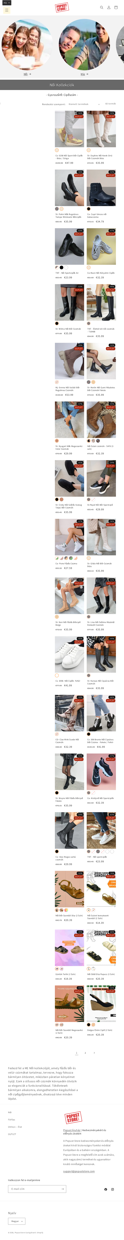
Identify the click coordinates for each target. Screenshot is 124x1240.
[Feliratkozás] (62, 1189)
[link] (76, 1052)
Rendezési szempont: (54, 104)
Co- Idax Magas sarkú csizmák (66, 858)
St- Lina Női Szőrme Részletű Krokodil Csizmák (100, 623)
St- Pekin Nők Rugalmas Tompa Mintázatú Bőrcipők (68, 215)
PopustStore (20, 1232)
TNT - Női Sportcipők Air (67, 273)
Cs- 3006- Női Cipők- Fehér (68, 681)
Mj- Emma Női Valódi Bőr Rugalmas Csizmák (68, 389)
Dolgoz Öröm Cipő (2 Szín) (99, 1030)
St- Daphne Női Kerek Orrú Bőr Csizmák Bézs (99, 157)
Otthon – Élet (15, 1126)
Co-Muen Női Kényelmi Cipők (101, 273)
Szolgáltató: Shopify (34, 1232)
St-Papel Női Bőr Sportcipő (100, 505)
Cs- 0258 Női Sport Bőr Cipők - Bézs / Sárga (69, 157)
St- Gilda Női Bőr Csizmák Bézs (99, 565)
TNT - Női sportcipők (97, 857)
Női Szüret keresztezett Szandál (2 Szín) (98, 917)
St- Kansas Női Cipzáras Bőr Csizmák (100, 682)
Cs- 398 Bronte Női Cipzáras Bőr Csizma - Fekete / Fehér (100, 741)
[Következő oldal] (94, 1052)
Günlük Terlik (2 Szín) (66, 974)
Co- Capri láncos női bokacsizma (97, 215)
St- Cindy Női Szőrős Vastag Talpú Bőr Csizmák (69, 506)
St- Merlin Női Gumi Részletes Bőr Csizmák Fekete (101, 389)
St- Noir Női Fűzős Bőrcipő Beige (68, 623)
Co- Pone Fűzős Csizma (66, 563)
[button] (6, 10)
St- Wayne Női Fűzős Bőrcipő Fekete (69, 799)
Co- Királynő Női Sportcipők (100, 798)
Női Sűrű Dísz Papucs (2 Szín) (101, 974)
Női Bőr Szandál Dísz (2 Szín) (69, 915)
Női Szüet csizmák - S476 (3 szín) (100, 447)
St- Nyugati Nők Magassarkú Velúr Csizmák (69, 447)
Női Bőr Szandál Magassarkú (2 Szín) (69, 1031)
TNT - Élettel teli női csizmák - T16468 (100, 330)
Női (26, 74)
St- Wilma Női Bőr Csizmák (68, 329)
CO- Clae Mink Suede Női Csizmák (67, 741)
